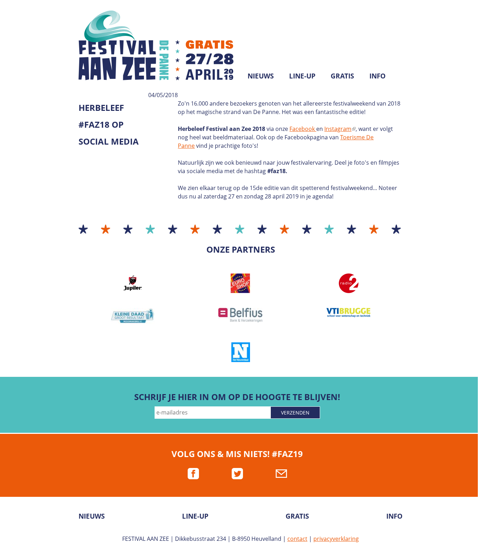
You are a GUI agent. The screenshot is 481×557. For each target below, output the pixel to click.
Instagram (339, 129)
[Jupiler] (133, 283)
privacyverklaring (336, 539)
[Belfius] (241, 315)
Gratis (342, 76)
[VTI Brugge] (348, 312)
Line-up (302, 76)
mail (281, 473)
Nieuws (261, 76)
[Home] (160, 45)
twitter (237, 473)
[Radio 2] (348, 283)
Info (377, 76)
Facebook (302, 129)
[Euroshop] (241, 283)
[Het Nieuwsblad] (240, 352)
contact (297, 539)
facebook (193, 473)
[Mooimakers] (133, 316)
